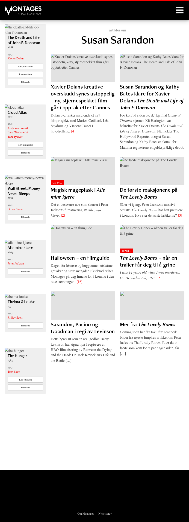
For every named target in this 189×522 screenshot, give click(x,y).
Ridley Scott (15, 317)
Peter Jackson (16, 263)
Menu (179, 10)
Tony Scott (14, 371)
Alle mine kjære (20, 247)
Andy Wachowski (18, 128)
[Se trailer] (25, 32)
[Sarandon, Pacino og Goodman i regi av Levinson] (83, 305)
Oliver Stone (15, 209)
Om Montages (85, 513)
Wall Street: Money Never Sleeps (24, 191)
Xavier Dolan (16, 58)
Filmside (25, 82)
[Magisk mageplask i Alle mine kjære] (83, 171)
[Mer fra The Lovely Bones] (152, 305)
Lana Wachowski (18, 132)
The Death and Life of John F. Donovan (24, 40)
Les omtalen (25, 74)
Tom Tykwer (15, 137)
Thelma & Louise (21, 301)
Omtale (57, 182)
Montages (12, 8)
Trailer (126, 250)
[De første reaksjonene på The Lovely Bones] (152, 171)
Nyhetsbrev (105, 513)
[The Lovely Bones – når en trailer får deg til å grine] (152, 239)
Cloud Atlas (17, 112)
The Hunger (17, 355)
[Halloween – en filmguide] (83, 239)
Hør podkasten (25, 66)
